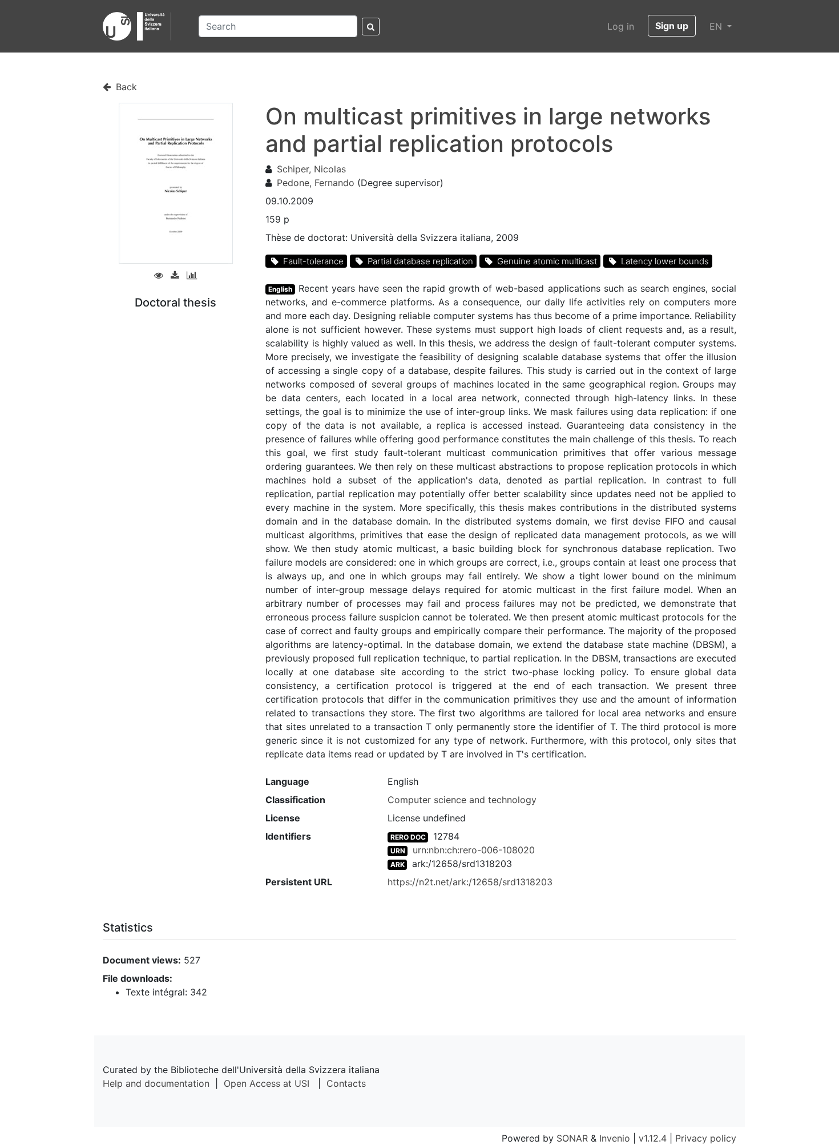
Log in (620, 26)
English (280, 289)
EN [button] (717, 26)
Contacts (346, 1083)
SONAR (572, 1138)
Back (125, 86)
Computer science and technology (462, 799)
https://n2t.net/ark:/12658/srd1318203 (470, 882)
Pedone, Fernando (315, 182)
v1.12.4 (653, 1138)
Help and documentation (156, 1083)
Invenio (614, 1138)
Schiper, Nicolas (311, 169)
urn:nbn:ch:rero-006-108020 (474, 850)
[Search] (371, 26)
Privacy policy (705, 1138)
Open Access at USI (266, 1083)
